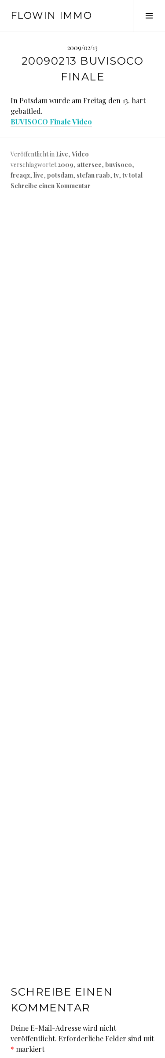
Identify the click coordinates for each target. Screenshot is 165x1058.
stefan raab (93, 175)
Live (62, 154)
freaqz (20, 175)
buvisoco (118, 164)
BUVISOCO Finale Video (51, 121)
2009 (65, 164)
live (38, 175)
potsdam (60, 175)
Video (80, 154)
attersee (89, 164)
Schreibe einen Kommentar (51, 186)
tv (116, 175)
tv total (132, 175)
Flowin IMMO (51, 16)
